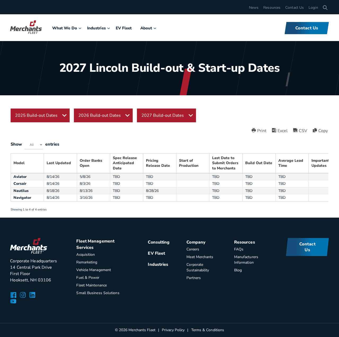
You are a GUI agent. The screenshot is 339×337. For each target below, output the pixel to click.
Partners (193, 277)
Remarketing (86, 262)
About (146, 28)
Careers (192, 249)
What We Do (64, 28)
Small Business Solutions (97, 292)
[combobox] (33, 144)
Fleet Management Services (95, 244)
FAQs (238, 249)
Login (313, 7)
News (253, 7)
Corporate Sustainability (197, 267)
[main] (169, 109)
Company (196, 242)
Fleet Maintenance (91, 285)
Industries (96, 28)
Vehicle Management (93, 269)
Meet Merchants (199, 256)
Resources (271, 7)
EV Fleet (124, 28)
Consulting (159, 242)
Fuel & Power (87, 277)
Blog (238, 270)
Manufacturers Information (246, 259)
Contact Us (294, 7)
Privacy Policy (173, 329)
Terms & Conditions (207, 329)
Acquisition (85, 254)
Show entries (35, 144)
